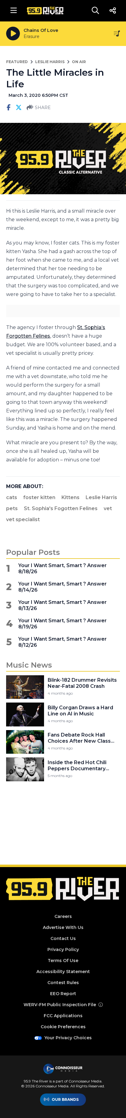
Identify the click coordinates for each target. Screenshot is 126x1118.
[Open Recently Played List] (117, 33)
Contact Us (63, 938)
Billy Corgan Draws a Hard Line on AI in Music (80, 711)
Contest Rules (63, 982)
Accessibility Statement (63, 971)
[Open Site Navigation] (13, 10)
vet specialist (23, 519)
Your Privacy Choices (68, 1037)
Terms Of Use (63, 960)
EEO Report (63, 993)
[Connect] (112, 10)
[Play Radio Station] (13, 34)
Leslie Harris (50, 61)
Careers (63, 916)
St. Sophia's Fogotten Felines (61, 508)
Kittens (70, 497)
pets (12, 508)
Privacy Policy (63, 949)
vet (108, 508)
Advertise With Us (63, 927)
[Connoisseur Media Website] (63, 1069)
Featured (17, 61)
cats (11, 497)
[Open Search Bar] (95, 10)
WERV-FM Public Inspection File (60, 1004)
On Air (79, 61)
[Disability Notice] (100, 1005)
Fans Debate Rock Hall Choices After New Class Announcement (79, 738)
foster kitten (39, 497)
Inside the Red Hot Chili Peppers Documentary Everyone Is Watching (77, 766)
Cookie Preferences (63, 1026)
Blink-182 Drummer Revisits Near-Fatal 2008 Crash (82, 683)
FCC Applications (63, 1015)
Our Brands (65, 1099)
